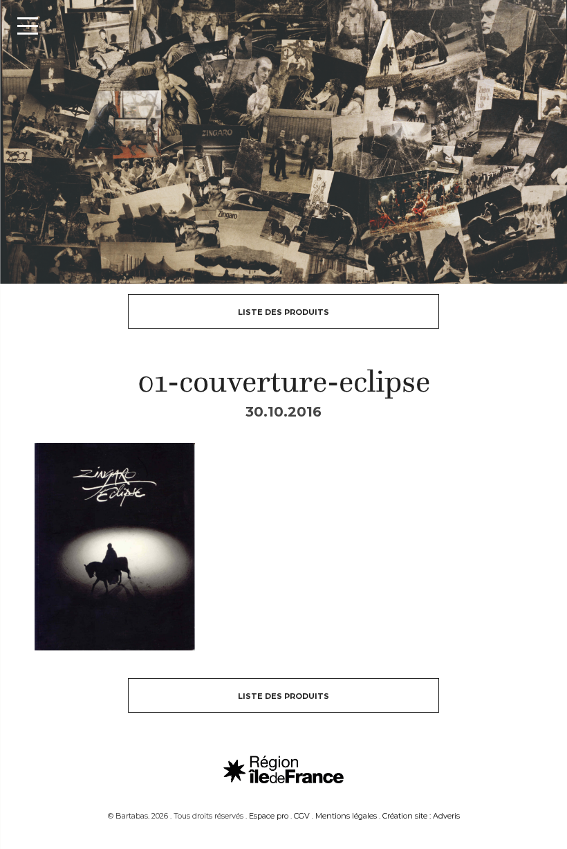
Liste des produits (283, 312)
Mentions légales (346, 816)
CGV (302, 816)
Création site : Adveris (421, 816)
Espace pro (268, 816)
